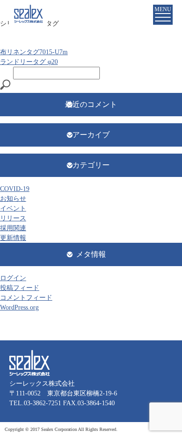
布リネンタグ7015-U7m (34, 52)
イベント (13, 208)
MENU (162, 10)
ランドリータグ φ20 (29, 61)
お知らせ (13, 198)
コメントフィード (26, 297)
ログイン (13, 278)
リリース (13, 218)
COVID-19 (14, 188)
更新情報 (13, 237)
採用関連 (13, 228)
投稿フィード (19, 287)
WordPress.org (19, 307)
